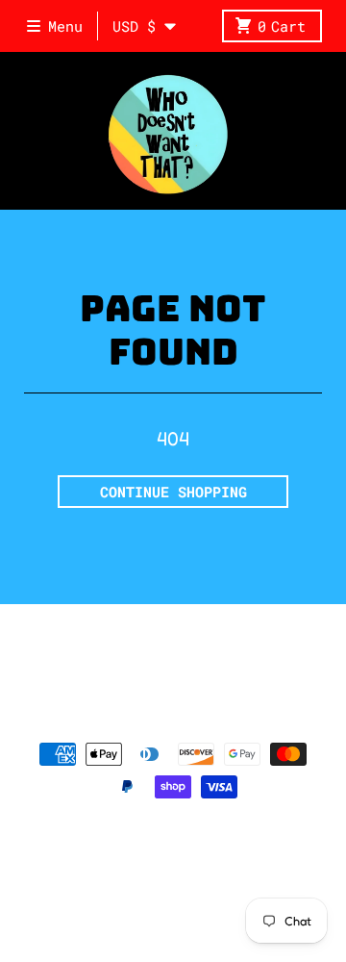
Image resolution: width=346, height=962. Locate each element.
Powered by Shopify (173, 873)
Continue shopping (173, 491)
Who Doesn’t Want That (202, 849)
